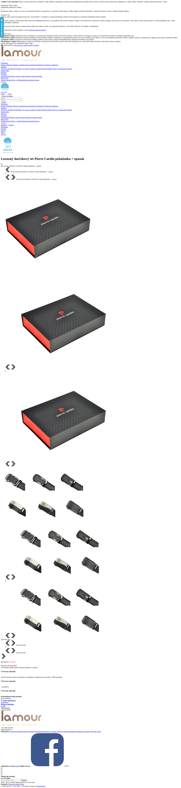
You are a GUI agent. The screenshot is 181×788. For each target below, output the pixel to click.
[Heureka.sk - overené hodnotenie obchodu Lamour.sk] (5, 90)
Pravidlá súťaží (96, 731)
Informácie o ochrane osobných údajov (55, 731)
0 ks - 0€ (4, 92)
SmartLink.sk (40, 786)
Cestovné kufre (19, 76)
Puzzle (37, 80)
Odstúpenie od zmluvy (83, 731)
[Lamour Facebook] (47, 766)
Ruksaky (4, 72)
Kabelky (3, 67)
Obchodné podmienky (35, 731)
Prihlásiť (24, 780)
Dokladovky (40, 65)
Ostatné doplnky (37, 76)
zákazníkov (8, 701)
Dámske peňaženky (19, 65)
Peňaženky (4, 63)
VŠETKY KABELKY (8, 69)
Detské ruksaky (6, 80)
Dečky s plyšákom (17, 80)
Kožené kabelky (46, 69)
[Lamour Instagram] (66, 766)
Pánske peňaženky (7, 65)
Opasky (3, 76)
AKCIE (3, 82)
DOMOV (4, 125)
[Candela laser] (15, 784)
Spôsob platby (28, 45)
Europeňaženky (31, 65)
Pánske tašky (5, 71)
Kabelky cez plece (22, 69)
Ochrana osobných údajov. (37, 30)
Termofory (28, 76)
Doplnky (4, 74)
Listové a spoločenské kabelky (62, 69)
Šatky (8, 76)
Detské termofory (29, 80)
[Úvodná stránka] (21, 61)
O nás (15, 45)
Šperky (12, 76)
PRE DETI (4, 78)
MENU (4, 102)
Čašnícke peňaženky (51, 65)
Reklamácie (72, 731)
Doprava (20, 45)
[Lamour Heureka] (68, 766)
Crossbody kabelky (34, 69)
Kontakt (36, 45)
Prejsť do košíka (7, 96)
